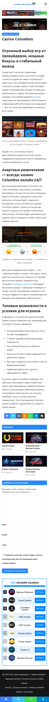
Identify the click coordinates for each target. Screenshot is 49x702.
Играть (40, 592)
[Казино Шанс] (12, 437)
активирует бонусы (21, 284)
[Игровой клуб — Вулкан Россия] (36, 437)
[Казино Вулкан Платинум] (36, 461)
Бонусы (8, 687)
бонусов (36, 97)
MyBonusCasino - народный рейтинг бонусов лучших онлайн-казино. (26, 678)
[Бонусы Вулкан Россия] (12, 660)
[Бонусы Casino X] (12, 652)
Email (5, 535)
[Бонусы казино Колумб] (12, 611)
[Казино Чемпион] (12, 461)
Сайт (4, 545)
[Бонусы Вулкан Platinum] (12, 594)
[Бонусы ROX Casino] (12, 619)
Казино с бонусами (10, 34)
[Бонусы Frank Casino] (12, 643)
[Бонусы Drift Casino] (12, 627)
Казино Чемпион (10, 469)
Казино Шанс (8, 446)
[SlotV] (24, 13)
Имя (4, 525)
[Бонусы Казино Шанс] (12, 635)
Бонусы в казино (20, 687)
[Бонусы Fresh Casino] (12, 602)
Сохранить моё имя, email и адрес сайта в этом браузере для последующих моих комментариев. (22, 559)
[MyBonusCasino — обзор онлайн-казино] (24, 4)
